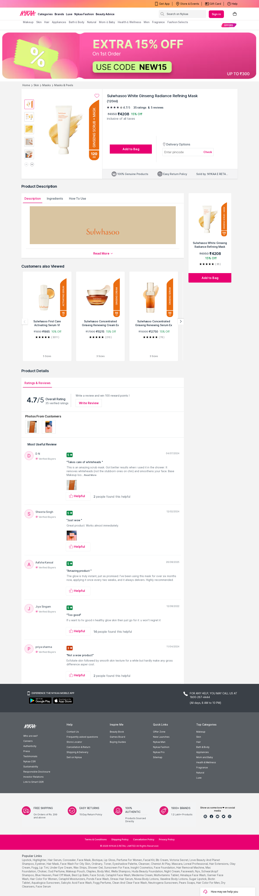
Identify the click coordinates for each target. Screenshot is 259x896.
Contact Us (73, 731)
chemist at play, (161, 863)
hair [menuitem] (46, 22)
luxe (69, 14)
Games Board (117, 736)
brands (59, 14)
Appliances (202, 752)
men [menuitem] (146, 22)
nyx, (198, 871)
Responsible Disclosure (36, 771)
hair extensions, (219, 863)
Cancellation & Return (78, 747)
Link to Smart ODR (33, 781)
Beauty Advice (105, 14)
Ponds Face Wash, (97, 878)
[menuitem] (229, 25)
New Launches (161, 736)
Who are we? (30, 735)
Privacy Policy (167, 839)
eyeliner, (40, 863)
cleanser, (144, 863)
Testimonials (30, 756)
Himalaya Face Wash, (193, 875)
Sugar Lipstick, (198, 878)
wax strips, (80, 867)
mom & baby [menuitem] (107, 22)
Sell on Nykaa (74, 757)
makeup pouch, (76, 871)
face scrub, (97, 875)
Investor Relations (33, 776)
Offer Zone (159, 731)
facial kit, (149, 860)
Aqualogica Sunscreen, (45, 882)
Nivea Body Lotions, (146, 878)
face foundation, (165, 867)
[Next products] (181, 322)
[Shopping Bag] (234, 14)
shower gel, (95, 867)
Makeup (200, 731)
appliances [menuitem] (59, 22)
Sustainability (30, 766)
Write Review (89, 403)
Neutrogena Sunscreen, (163, 882)
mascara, (177, 863)
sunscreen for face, (117, 867)
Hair (198, 742)
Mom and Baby (204, 757)
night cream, (172, 871)
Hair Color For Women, (44, 878)
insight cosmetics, (142, 867)
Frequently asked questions (82, 736)
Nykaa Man (159, 742)
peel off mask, (62, 875)
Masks (46, 85)
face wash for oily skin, (75, 863)
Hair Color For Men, (208, 882)
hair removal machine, (190, 867)
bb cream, (162, 860)
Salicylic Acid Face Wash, (76, 882)
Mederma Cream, (142, 875)
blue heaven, (43, 875)
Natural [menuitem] (91, 22)
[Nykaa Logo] (28, 13)
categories (45, 14)
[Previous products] (25, 322)
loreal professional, (196, 863)
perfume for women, (130, 860)
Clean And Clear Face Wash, (130, 882)
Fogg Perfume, (102, 882)
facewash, (187, 871)
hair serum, (55, 860)
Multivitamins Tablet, (166, 875)
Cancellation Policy (143, 839)
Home (26, 85)
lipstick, (27, 860)
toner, (108, 863)
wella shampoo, (121, 871)
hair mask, (53, 863)
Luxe (199, 777)
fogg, (34, 867)
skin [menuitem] (39, 22)
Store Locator (74, 742)
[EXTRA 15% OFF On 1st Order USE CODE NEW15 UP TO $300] (129, 55)
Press (26, 751)
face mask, (84, 860)
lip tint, (44, 867)
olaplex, (91, 871)
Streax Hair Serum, (121, 878)
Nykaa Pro (159, 752)
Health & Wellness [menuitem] (129, 22)
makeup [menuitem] (28, 22)
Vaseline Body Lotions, (174, 878)
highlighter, (40, 860)
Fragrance (202, 767)
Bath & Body (203, 747)
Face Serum (43, 886)
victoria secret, (179, 860)
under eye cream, (61, 867)
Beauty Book (117, 731)
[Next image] (32, 164)
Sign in (216, 14)
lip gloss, (110, 860)
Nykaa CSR (29, 761)
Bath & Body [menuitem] (76, 22)
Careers (28, 741)
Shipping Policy (120, 839)
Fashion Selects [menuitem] (177, 22)
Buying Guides (118, 742)
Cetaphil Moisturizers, (72, 878)
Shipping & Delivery (77, 752)
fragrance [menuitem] (158, 22)
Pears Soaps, (187, 882)
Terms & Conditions (96, 839)
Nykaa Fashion (84, 14)
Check (207, 152)
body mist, (103, 871)
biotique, (97, 860)
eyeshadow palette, (125, 863)
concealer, (69, 860)
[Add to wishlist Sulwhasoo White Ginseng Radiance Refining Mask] (97, 96)
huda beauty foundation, (147, 871)
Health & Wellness (206, 762)
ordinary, (97, 863)
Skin (36, 85)
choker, (42, 871)
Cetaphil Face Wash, (118, 875)
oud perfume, (56, 871)
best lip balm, (80, 875)
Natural (200, 772)
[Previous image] (26, 164)
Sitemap (157, 757)
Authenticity (29, 746)
